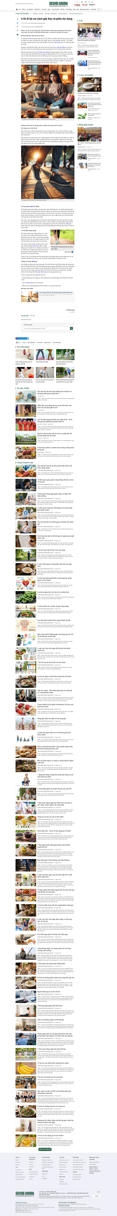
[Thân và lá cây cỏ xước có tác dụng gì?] (82, 116)
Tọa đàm (31, 1162)
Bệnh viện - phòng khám (51, 13)
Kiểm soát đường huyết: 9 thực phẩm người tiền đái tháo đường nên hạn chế (55, 748)
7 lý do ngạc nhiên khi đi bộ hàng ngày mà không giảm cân (56, 292)
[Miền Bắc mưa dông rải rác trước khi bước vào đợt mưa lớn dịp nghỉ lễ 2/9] (26, 410)
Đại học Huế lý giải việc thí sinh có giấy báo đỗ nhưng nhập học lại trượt (54, 435)
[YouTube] (97, 1192)
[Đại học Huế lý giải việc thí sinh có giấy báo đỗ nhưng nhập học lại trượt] (26, 439)
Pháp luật (18, 1162)
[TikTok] (77, 2)
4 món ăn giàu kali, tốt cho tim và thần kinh (53, 592)
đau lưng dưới (31, 342)
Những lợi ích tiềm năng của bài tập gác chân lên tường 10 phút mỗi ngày (55, 1121)
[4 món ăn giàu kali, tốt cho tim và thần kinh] (26, 597)
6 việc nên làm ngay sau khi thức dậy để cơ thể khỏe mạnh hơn (54, 876)
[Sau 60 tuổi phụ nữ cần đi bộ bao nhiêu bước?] (65, 354)
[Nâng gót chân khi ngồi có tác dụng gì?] (26, 724)
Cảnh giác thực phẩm (78, 1167)
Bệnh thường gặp (63, 1162)
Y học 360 (44, 9)
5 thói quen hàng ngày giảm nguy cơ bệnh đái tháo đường (54, 495)
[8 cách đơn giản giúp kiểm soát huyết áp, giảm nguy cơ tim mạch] (26, 583)
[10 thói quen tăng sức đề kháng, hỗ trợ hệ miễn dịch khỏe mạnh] (26, 513)
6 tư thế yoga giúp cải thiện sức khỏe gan (52, 934)
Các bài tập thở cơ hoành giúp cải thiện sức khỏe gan (55, 523)
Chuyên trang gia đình (94, 1171)
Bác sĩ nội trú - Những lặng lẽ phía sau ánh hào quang (89, 143)
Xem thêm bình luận (26, 319)
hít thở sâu (35, 246)
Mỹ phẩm (61, 1179)
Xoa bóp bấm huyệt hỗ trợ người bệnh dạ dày (54, 620)
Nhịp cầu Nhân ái (93, 1167)
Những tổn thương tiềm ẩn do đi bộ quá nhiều (62, 248)
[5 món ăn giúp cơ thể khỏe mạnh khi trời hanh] (26, 681)
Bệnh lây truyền (76, 1179)
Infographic (44, 1178)
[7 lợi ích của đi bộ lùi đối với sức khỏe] (26, 667)
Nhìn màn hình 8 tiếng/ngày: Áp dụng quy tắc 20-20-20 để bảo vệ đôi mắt (55, 635)
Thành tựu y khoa (20, 1172)
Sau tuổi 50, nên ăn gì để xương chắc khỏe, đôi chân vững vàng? (54, 467)
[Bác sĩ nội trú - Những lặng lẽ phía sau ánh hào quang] (89, 134)
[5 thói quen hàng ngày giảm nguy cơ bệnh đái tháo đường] (26, 499)
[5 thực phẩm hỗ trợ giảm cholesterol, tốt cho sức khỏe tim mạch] (26, 709)
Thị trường (93, 9)
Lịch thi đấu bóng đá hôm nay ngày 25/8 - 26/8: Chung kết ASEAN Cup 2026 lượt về (55, 421)
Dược (49, 9)
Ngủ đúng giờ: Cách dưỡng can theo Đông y (53, 860)
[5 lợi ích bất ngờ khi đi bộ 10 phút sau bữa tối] (25, 354)
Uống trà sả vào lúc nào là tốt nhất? (50, 817)
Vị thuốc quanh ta (62, 13)
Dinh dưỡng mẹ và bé (78, 1160)
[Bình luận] (17, 35)
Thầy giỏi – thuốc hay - (93, 117)
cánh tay (34, 261)
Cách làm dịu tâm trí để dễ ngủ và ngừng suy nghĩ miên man (55, 537)
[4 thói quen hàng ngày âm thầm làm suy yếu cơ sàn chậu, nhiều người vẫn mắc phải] (26, 808)
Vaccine (31, 1179)
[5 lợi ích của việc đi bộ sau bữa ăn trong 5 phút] (45, 372)
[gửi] (71, 328)
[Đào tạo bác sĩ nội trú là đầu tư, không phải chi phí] (82, 156)
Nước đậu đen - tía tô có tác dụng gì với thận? (54, 831)
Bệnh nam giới (62, 1167)
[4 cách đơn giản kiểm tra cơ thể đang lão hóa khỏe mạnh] (26, 738)
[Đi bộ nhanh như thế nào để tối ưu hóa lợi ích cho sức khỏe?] (65, 372)
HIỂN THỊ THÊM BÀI (45, 1149)
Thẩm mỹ (61, 1181)
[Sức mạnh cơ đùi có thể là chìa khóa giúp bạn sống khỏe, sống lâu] (26, 1096)
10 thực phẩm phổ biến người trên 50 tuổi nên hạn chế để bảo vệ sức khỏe (55, 891)
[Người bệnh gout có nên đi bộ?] (26, 997)
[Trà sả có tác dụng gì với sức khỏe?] (26, 1140)
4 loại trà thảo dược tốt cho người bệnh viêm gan (55, 905)
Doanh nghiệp (92, 1164)
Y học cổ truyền (55, 9)
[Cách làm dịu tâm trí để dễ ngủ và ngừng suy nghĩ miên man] (26, 541)
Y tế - (79, 42)
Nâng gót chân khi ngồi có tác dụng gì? (51, 718)
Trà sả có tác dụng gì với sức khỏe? (50, 1135)
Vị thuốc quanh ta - (82, 95)
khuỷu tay (29, 282)
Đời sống (91, 1173)
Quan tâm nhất (24, 315)
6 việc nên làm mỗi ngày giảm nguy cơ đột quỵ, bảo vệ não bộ (54, 920)
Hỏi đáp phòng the (77, 1174)
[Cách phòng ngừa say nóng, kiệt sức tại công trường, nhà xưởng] (26, 953)
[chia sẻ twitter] (17, 23)
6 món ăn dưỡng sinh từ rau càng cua (51, 1106)
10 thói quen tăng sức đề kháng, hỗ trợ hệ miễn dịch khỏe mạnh (54, 509)
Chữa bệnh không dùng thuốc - (45, 470)
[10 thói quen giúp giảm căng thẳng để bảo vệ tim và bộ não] (26, 485)
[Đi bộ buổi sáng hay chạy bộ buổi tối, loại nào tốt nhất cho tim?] (25, 372)
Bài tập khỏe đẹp (63, 1184)
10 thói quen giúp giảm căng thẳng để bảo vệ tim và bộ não (55, 481)
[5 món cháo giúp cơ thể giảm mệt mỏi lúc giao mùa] (26, 569)
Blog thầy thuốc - (82, 147)
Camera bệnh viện (20, 1179)
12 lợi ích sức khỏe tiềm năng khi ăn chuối (53, 1063)
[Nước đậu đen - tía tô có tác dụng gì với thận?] (26, 836)
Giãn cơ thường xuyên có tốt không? (50, 1020)
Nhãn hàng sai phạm (94, 1162)
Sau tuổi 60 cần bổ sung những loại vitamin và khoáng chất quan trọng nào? (54, 392)
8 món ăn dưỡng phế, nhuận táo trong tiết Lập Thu (55, 978)
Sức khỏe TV (37, 9)
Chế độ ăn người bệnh (78, 1164)
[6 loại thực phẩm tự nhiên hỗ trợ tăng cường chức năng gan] (26, 453)
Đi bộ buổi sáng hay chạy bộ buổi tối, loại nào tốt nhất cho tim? (24, 382)
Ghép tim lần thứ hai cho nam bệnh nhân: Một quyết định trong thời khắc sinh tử (94, 63)
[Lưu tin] (17, 30)
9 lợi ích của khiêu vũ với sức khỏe (50, 1077)
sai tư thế (39, 342)
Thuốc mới (31, 1176)
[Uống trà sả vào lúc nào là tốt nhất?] (26, 822)
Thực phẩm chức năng (78, 1169)
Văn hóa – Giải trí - (42, 424)
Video (43, 1176)
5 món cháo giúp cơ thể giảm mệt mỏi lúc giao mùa (54, 565)
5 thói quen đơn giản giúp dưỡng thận (51, 964)
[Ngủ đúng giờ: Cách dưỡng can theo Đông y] (26, 865)
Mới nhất (32, 315)
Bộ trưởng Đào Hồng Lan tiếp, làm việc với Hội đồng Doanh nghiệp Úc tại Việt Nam (89, 39)
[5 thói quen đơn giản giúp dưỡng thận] (26, 969)
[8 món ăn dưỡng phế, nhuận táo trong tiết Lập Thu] (26, 983)
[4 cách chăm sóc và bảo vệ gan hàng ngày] (26, 611)
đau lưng (57, 42)
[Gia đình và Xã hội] (77, 5)
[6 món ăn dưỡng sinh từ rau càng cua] (26, 1111)
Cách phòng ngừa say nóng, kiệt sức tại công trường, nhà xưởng (54, 949)
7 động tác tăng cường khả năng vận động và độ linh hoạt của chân (55, 776)
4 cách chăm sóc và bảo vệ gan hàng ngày (53, 606)
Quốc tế (17, 1164)
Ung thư (61, 1174)
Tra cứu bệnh (30, 9)
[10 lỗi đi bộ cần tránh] (45, 354)
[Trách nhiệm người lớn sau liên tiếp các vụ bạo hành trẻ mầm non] (82, 166)
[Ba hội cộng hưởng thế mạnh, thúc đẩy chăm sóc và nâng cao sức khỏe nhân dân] (82, 52)
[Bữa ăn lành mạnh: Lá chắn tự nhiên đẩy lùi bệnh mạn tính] (26, 766)
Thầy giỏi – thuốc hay (38, 13)
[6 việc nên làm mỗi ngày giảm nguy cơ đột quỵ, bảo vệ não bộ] (26, 924)
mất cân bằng (61, 47)
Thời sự (23, 9)
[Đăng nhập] (92, 2)
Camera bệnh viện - (93, 68)
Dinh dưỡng (69, 9)
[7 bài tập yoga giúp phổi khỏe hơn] (26, 1011)
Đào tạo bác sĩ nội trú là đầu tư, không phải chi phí (94, 155)
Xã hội (17, 1160)
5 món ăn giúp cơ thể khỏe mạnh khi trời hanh (54, 676)
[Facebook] (79, 2)
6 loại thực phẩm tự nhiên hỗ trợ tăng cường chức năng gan (55, 449)
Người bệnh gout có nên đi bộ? (48, 992)
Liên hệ (97, 1196)
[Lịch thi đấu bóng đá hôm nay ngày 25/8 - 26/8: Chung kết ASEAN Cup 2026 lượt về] (26, 424)
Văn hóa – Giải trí (93, 1169)
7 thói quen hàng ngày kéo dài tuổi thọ (51, 1049)
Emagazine (44, 1173)
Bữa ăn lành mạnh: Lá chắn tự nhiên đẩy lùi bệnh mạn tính (55, 762)
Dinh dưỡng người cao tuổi (79, 1162)
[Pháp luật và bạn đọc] (85, 5)
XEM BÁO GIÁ (72, 1202)
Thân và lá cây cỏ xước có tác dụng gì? (94, 114)
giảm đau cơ (47, 342)
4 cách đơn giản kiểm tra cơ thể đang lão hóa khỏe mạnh (54, 734)
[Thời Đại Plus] (92, 5)
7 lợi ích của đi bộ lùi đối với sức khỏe (51, 662)
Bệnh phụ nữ (62, 1164)
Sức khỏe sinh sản (77, 1177)
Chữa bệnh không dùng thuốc (76, 13)
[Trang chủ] (17, 9)
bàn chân (30, 206)
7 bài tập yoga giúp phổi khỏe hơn (49, 1006)
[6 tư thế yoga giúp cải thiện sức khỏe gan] (26, 939)
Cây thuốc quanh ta (46, 1164)
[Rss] (99, 1192)
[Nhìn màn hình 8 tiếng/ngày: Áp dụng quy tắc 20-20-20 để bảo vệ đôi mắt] (26, 639)
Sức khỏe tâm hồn (63, 1171)
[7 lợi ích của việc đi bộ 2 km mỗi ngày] (26, 555)
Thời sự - (40, 438)
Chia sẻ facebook (22, 338)
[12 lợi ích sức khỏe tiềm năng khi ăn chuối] (26, 1068)
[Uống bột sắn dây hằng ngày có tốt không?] (89, 84)
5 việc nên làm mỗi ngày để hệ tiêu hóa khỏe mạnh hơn (53, 649)
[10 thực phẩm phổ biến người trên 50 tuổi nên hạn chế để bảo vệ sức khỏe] (26, 895)
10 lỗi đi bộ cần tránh (42, 362)
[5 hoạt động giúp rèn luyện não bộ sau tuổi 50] (26, 794)
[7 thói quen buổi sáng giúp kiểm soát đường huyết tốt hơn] (26, 850)
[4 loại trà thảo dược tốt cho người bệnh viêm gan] (26, 910)
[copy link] (17, 26)
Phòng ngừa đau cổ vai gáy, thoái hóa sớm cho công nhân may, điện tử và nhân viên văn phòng (54, 1035)
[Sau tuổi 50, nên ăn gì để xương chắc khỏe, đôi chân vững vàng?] (26, 471)
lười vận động (56, 342)
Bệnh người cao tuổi (64, 1160)
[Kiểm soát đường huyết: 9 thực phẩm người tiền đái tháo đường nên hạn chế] (26, 752)
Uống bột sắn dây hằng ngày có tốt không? (88, 93)
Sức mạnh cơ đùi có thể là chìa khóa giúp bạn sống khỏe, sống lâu (54, 1092)
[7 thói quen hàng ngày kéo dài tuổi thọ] (26, 1054)
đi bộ (30, 38)
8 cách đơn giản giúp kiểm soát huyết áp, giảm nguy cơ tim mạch (54, 579)
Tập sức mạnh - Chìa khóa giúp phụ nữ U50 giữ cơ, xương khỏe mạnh (54, 691)
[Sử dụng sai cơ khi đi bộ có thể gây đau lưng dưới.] (47, 172)
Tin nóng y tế (18, 1169)
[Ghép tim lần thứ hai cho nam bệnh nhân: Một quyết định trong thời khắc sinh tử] (82, 63)
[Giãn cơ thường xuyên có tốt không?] (26, 1025)
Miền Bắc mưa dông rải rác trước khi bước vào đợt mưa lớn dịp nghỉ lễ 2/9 (54, 406)
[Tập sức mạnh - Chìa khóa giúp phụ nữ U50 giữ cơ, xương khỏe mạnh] (26, 695)
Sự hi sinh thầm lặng (20, 1177)
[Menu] (98, 9)
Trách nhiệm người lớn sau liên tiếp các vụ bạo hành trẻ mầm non (94, 165)
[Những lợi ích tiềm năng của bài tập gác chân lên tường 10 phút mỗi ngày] (26, 1125)
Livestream (31, 1166)
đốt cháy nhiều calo (41, 272)
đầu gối (69, 224)
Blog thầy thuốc (86, 125)
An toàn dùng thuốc (33, 1172)
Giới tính (62, 9)
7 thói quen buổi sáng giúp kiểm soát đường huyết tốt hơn (53, 846)
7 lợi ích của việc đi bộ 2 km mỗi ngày (51, 550)
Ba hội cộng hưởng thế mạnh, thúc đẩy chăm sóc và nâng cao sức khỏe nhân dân (94, 53)
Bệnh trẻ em (62, 1169)
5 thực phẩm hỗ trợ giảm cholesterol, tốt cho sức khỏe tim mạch (55, 706)
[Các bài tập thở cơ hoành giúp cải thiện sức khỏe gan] (26, 527)
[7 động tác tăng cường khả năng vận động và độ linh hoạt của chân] (26, 780)
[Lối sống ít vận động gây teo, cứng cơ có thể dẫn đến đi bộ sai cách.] (47, 91)
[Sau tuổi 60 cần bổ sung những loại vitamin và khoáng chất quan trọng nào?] (26, 396)
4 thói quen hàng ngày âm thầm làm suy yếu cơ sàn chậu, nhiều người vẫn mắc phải (54, 804)
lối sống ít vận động (43, 52)
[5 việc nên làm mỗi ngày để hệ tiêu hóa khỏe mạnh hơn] (26, 653)
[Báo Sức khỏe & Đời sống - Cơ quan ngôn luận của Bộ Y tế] (58, 4)
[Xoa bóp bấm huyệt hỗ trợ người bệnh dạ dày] (26, 625)
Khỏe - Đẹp (76, 9)
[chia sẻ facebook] (17, 19)
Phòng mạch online (84, 9)
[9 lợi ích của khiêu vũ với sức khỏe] (26, 1082)
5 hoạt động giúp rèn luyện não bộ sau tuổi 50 (54, 789)
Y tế (20, 9)
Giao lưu (31, 1164)
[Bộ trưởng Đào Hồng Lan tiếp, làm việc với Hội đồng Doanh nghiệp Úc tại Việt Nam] (89, 30)
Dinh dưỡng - (41, 452)
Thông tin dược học (33, 1174)
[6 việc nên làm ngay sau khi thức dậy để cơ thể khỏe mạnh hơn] (26, 880)
